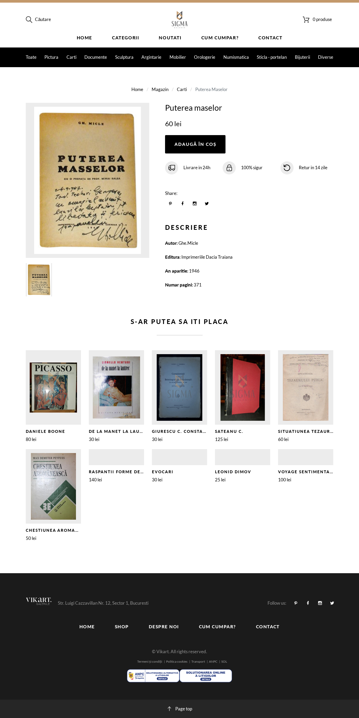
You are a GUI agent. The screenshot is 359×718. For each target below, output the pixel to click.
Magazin (160, 89)
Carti (71, 57)
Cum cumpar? (220, 37)
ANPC (213, 661)
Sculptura (124, 57)
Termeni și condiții (149, 661)
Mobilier (178, 57)
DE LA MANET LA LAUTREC (120, 431)
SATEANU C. (229, 431)
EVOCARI (162, 471)
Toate (31, 57)
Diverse (325, 57)
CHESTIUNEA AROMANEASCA (60, 530)
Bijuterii (302, 57)
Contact (270, 37)
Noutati (170, 37)
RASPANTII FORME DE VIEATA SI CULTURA (138, 471)
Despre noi (164, 626)
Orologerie (204, 57)
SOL (224, 661)
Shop (122, 626)
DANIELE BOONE (45, 431)
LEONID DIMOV (233, 471)
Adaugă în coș (195, 144)
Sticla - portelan (272, 57)
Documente (95, 57)
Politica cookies (176, 661)
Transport (198, 661)
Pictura (51, 57)
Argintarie (151, 57)
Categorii (125, 37)
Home (84, 37)
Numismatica (236, 57)
